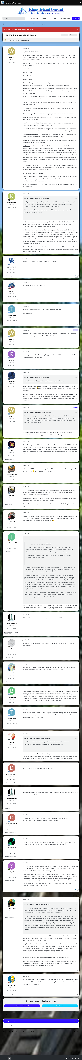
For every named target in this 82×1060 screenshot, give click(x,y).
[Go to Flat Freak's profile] (11, 375)
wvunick (9, 40)
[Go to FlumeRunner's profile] (11, 841)
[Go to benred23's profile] (11, 515)
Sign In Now (59, 1006)
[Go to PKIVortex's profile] (11, 285)
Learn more (3, 3)
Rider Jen (11, 360)
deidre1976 (11, 673)
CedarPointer (12, 649)
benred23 (12, 522)
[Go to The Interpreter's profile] (11, 309)
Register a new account (22, 1006)
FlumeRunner (12, 848)
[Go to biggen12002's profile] (11, 691)
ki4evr (12, 450)
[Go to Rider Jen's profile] (11, 354)
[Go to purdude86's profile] (11, 979)
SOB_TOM (12, 872)
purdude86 (11, 985)
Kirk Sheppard (11, 202)
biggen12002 (12, 697)
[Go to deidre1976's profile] (11, 667)
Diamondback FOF (11, 774)
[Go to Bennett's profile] (11, 489)
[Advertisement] (41, 1038)
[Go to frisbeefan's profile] (11, 736)
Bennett (11, 496)
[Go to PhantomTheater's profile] (11, 617)
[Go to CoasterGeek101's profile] (11, 468)
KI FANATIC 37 (11, 267)
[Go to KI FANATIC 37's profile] (11, 261)
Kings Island (25, 40)
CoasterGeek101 (12, 474)
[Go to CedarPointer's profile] (11, 643)
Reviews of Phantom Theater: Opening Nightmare (19, 29)
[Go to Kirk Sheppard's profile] (11, 196)
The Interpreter (11, 315)
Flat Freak (12, 381)
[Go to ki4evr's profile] (11, 444)
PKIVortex (12, 291)
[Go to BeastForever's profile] (11, 902)
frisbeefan (12, 742)
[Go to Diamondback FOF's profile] (11, 768)
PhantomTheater (11, 623)
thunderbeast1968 (11, 543)
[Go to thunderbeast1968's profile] (11, 537)
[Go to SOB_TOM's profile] (11, 866)
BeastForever (12, 909)
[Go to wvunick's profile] (5, 40)
